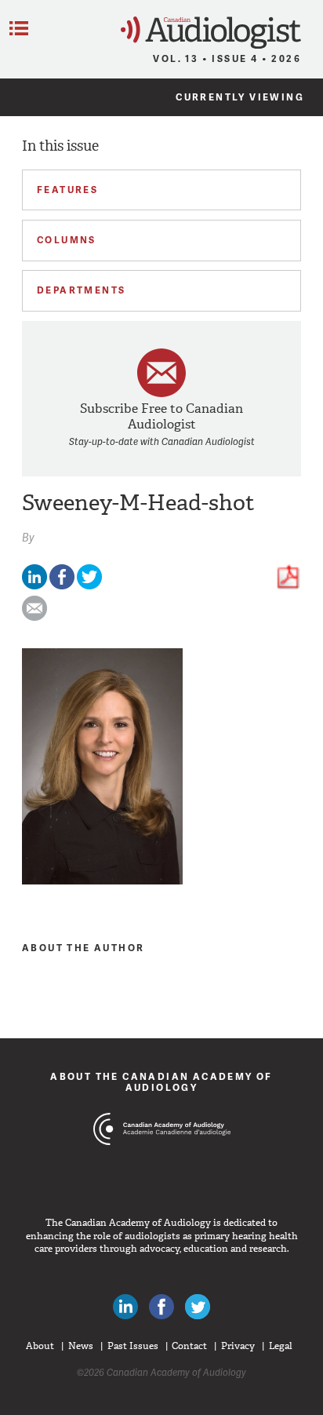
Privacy (238, 1346)
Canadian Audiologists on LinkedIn (125, 1306)
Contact (189, 1346)
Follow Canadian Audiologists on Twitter (197, 1306)
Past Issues (132, 1346)
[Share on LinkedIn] (34, 585)
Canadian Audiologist (211, 32)
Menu (18, 28)
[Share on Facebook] (61, 585)
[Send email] (34, 617)
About (40, 1346)
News (80, 1346)
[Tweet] (89, 585)
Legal (280, 1346)
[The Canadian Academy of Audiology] (161, 1158)
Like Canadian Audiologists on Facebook (161, 1306)
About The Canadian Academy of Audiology (161, 1082)
